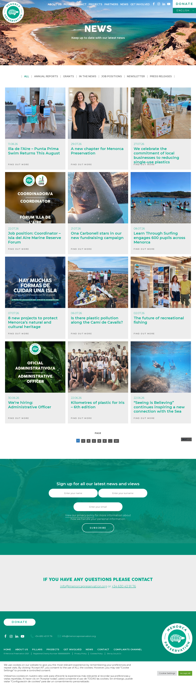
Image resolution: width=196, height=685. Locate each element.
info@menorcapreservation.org (83, 586)
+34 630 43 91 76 (124, 586)
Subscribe (98, 527)
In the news (87, 76)
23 (116, 441)
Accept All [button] (185, 673)
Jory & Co (117, 653)
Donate (184, 4)
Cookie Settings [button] (167, 673)
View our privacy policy (79, 515)
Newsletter (136, 76)
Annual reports (46, 76)
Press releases (161, 76)
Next (185, 439)
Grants (68, 76)
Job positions (111, 76)
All (26, 76)
